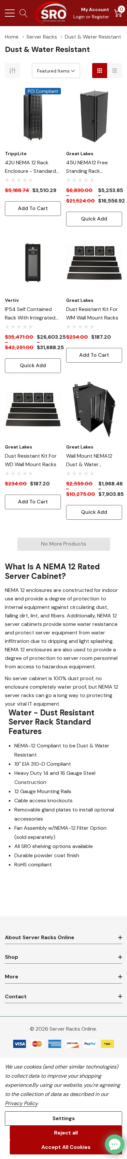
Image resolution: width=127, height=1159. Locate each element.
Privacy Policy (21, 1103)
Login (79, 17)
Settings (63, 1118)
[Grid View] (99, 70)
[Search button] (24, 13)
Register (100, 17)
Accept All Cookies (66, 1147)
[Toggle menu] (10, 13)
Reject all (66, 1132)
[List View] (114, 70)
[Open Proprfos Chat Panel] (114, 1144)
